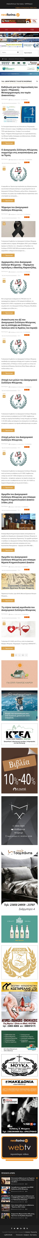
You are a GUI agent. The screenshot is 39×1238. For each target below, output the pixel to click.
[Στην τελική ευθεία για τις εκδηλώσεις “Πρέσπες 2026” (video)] (5, 1207)
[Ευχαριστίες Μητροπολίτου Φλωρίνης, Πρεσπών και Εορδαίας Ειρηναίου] (5, 1216)
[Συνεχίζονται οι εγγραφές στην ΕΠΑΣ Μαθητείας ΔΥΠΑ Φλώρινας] (5, 1190)
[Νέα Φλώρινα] (10, 15)
